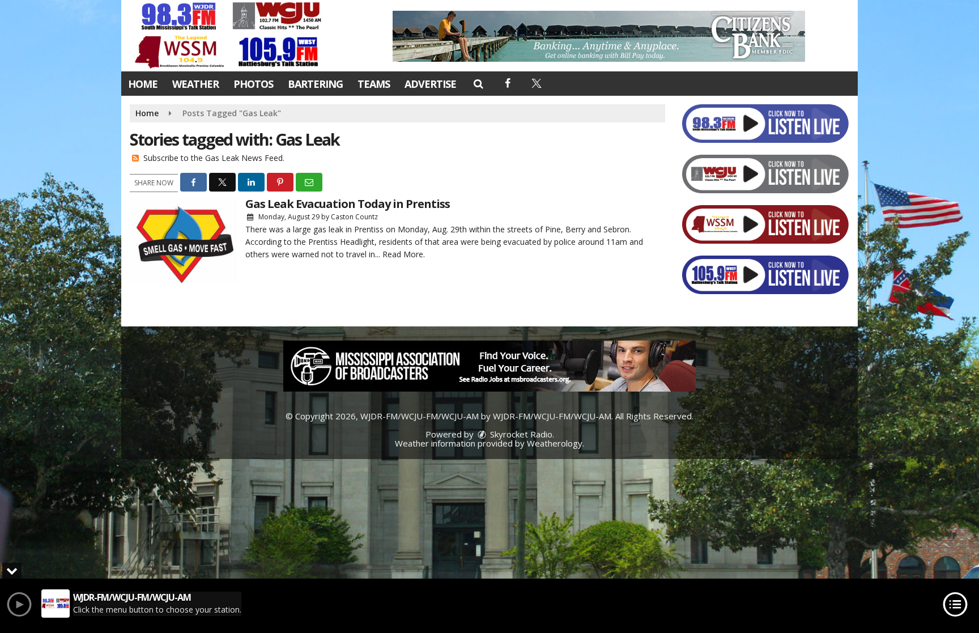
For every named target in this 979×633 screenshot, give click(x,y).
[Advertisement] (599, 36)
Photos (253, 84)
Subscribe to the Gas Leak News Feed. (213, 157)
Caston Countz (354, 217)
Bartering (315, 84)
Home (143, 84)
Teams (373, 84)
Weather (195, 84)
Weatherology (554, 443)
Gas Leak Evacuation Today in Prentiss (347, 203)
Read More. (403, 254)
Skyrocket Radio (520, 434)
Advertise (430, 84)
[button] (478, 83)
